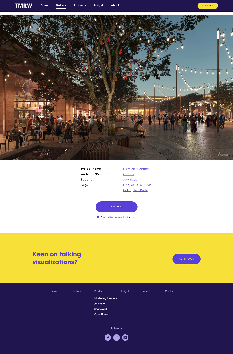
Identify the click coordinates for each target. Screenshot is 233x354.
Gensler (128, 174)
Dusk (139, 185)
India (127, 190)
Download (116, 207)
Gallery (61, 5)
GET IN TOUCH (186, 259)
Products (80, 5)
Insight (98, 5)
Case (44, 5)
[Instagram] (116, 337)
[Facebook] (108, 337)
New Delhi (140, 190)
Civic (148, 185)
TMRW (23, 6)
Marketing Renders (105, 298)
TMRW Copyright (115, 217)
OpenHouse (101, 315)
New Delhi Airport (136, 169)
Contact (207, 6)
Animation (100, 304)
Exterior (128, 185)
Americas (130, 179)
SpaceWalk (100, 309)
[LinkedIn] (125, 337)
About (115, 5)
